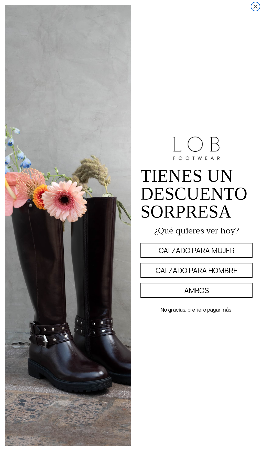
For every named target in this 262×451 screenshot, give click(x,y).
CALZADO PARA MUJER (197, 250)
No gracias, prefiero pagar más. (197, 309)
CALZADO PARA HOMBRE (196, 270)
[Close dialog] (255, 6)
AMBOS (196, 290)
